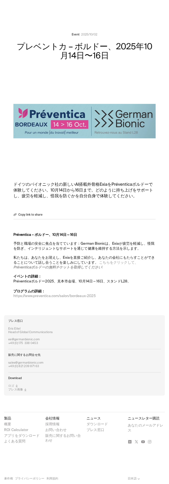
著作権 (8, 478)
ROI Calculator (16, 430)
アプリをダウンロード (22, 436)
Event (76, 34)
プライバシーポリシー (30, 478)
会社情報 (52, 418)
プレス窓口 (95, 430)
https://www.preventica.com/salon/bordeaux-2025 (54, 296)
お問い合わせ (56, 430)
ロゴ (11, 385)
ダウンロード (97, 424)
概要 (7, 424)
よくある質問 (14, 441)
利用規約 (52, 478)
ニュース (94, 418)
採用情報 (52, 424)
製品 (7, 418)
